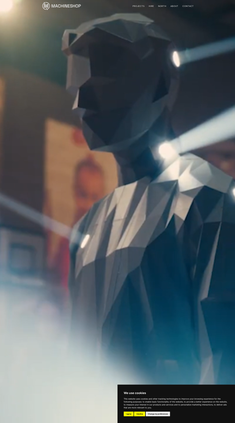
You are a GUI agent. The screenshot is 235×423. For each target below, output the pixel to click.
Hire (151, 6)
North (162, 6)
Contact (188, 6)
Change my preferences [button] (158, 414)
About (174, 6)
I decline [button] (139, 414)
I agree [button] (128, 414)
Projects (139, 6)
